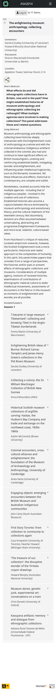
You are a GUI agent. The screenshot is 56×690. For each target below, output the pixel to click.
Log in (22, 12)
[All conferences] (52, 686)
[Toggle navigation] (50, 4)
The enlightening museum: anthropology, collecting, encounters (27, 27)
